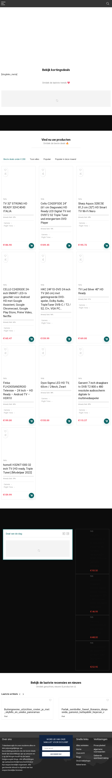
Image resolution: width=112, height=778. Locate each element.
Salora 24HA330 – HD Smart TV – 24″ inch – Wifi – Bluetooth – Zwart (98, 655)
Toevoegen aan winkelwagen (31, 245)
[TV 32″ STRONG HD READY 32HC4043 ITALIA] (18, 183)
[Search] (107, 3)
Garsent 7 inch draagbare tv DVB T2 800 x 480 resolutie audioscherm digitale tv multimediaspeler (93, 390)
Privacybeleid (99, 745)
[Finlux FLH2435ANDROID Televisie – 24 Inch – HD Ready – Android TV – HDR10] (18, 363)
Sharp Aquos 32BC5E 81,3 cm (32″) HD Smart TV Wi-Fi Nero (92, 207)
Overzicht (80, 753)
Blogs (78, 757)
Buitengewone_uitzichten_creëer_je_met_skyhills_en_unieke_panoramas (26, 711)
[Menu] (3, 3)
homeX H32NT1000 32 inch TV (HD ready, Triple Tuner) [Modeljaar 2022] (18, 468)
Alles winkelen (82, 745)
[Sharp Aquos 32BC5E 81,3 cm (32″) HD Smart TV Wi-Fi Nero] (93, 183)
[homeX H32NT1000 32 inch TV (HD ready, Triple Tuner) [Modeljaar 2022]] (18, 445)
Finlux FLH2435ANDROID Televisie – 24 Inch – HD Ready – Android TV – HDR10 (18, 390)
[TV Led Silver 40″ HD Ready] (93, 269)
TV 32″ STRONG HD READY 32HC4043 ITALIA (15, 207)
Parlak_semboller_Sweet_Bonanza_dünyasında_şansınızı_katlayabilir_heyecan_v (84, 711)
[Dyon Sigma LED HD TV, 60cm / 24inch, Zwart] (56, 363)
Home (78, 749)
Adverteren (81, 764)
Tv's (5, 199)
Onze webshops (83, 761)
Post (6, 716)
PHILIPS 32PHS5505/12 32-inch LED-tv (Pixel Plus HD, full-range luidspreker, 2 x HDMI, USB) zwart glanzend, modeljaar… (98, 550)
